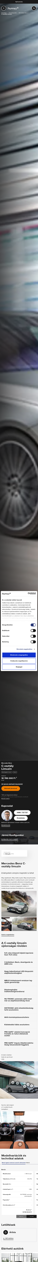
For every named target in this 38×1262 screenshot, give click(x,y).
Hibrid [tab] (28, 1162)
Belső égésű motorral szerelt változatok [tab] (14, 1162)
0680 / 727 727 (22, 812)
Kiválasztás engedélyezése (19, 661)
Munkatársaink (5, 825)
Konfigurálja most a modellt (9, 839)
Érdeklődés (21, 818)
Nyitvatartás (19, 1)
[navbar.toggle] (3, 8)
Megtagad (19, 667)
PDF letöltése (9, 1238)
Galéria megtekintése (7, 934)
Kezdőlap (4, 13)
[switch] (33, 630)
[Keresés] (34, 8)
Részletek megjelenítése (24, 649)
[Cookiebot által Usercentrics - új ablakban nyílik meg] (28, 593)
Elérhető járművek (10, 788)
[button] (31, 1086)
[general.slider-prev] (21, 1216)
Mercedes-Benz (23, 13)
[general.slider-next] (31, 1216)
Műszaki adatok (5, 798)
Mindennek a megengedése (19, 655)
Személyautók (13, 13)
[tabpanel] (19, 1193)
